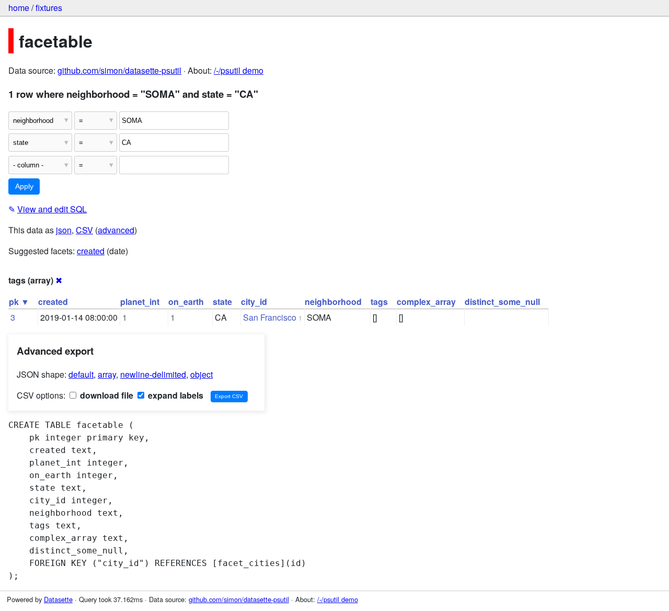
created (91, 251)
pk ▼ (19, 302)
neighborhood (333, 302)
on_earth (186, 302)
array (107, 374)
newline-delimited (153, 374)
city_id (254, 302)
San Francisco (269, 317)
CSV (84, 230)
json (64, 230)
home (18, 8)
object (201, 374)
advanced (116, 230)
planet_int (139, 302)
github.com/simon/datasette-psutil (119, 70)
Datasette (58, 599)
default (81, 374)
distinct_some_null (502, 302)
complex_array (426, 302)
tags (379, 302)
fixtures (49, 8)
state (222, 302)
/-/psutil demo (238, 70)
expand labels (174, 395)
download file (105, 395)
